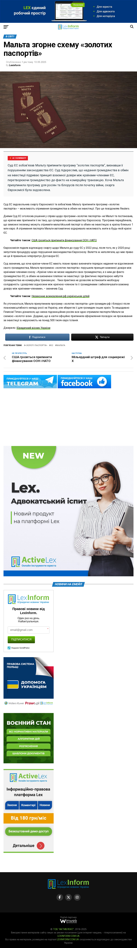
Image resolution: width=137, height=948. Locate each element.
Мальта (60, 345)
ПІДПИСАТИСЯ (21, 639)
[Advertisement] (68, 417)
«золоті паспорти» (36, 345)
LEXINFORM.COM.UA (68, 936)
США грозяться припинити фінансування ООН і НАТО (64, 240)
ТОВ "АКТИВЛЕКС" (63, 929)
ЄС (51, 345)
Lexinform (15, 65)
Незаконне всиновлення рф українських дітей (60, 296)
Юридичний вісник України (33, 327)
